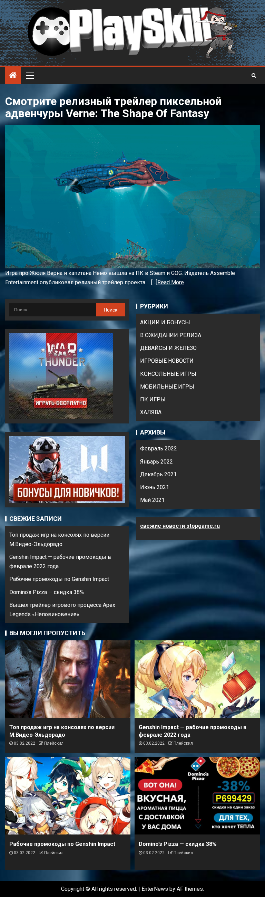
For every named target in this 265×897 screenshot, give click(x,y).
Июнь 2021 (154, 487)
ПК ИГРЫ (153, 399)
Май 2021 (152, 500)
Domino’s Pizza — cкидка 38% (46, 592)
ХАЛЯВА (150, 412)
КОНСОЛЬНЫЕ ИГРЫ (168, 374)
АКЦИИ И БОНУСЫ (165, 322)
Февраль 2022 (158, 448)
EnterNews (154, 889)
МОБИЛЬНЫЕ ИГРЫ (167, 386)
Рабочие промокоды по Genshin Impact (59, 579)
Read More (170, 282)
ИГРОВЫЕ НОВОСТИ (167, 360)
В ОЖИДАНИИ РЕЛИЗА (170, 335)
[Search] (253, 75)
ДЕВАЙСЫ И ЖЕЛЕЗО (168, 348)
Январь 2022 (156, 461)
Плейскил (53, 743)
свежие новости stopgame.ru (180, 526)
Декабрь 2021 (158, 474)
